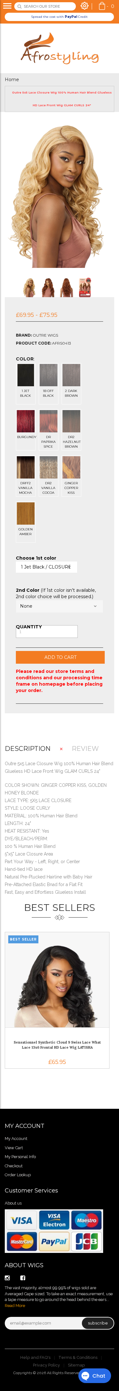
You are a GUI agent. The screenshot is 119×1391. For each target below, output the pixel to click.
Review (85, 749)
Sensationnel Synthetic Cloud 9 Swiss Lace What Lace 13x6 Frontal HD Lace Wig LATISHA (57, 1045)
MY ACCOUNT (24, 1125)
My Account (16, 1138)
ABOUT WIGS (24, 1265)
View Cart (14, 1147)
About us (13, 1203)
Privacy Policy (46, 1365)
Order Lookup (18, 1174)
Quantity (29, 627)
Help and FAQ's (35, 1357)
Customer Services (31, 1190)
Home (12, 79)
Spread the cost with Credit (59, 17)
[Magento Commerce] (59, 48)
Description (27, 749)
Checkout (14, 1166)
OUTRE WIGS (45, 335)
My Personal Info (20, 1156)
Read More (15, 1305)
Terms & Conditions (77, 1357)
